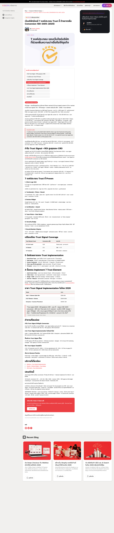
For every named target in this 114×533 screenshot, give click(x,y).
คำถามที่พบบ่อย (30, 91)
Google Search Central (30, 157)
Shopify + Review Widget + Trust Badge (36, 366)
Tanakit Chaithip (36, 28)
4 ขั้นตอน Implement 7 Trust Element (36, 85)
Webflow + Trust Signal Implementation (36, 364)
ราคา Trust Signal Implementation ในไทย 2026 (38, 88)
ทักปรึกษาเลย (32, 408)
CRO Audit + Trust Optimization (34, 368)
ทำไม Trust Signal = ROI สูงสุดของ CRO (36, 73)
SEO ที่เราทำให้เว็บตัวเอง (69, 5)
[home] (9, 5)
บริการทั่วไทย (80, 5)
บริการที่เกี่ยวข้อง (31, 94)
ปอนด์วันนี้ (29, 96)
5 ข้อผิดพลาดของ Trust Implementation (36, 82)
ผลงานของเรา (96, 5)
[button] (58, 5)
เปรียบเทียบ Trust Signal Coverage (35, 79)
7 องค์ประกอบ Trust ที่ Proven (34, 76)
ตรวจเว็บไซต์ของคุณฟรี (79, 1)
